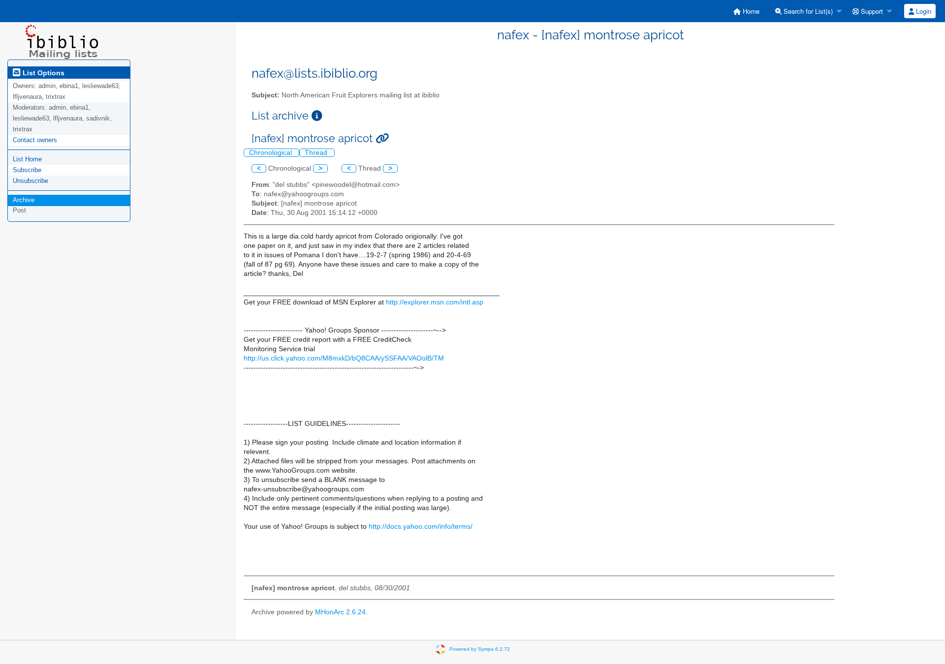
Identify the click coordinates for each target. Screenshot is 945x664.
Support (871, 11)
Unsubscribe (30, 180)
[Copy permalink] (382, 138)
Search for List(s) (807, 11)
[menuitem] (746, 11)
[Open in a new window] (317, 116)
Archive (23, 200)
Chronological (271, 152)
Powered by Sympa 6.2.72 (479, 649)
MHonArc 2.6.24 (340, 612)
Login (922, 11)
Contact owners (35, 140)
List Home (27, 159)
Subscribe (27, 170)
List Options (42, 73)
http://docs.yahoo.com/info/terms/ (420, 526)
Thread (317, 152)
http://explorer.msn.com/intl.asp (434, 302)
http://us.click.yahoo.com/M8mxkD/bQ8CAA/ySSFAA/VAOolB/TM (344, 358)
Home (750, 11)
